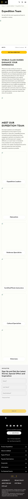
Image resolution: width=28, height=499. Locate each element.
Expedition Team (20, 5)
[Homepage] (4, 2)
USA (12, 476)
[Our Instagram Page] (10, 425)
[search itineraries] (22, 2)
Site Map (4, 486)
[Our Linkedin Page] (17, 425)
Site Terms (18, 483)
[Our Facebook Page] (7, 425)
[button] (14, 168)
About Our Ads (6, 483)
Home (3, 5)
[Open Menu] (25, 2)
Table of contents (19, 47)
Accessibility (6, 480)
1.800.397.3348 (15, 433)
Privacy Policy (19, 480)
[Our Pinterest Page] (21, 425)
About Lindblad (10, 5)
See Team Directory (14, 52)
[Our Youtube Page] (14, 425)
